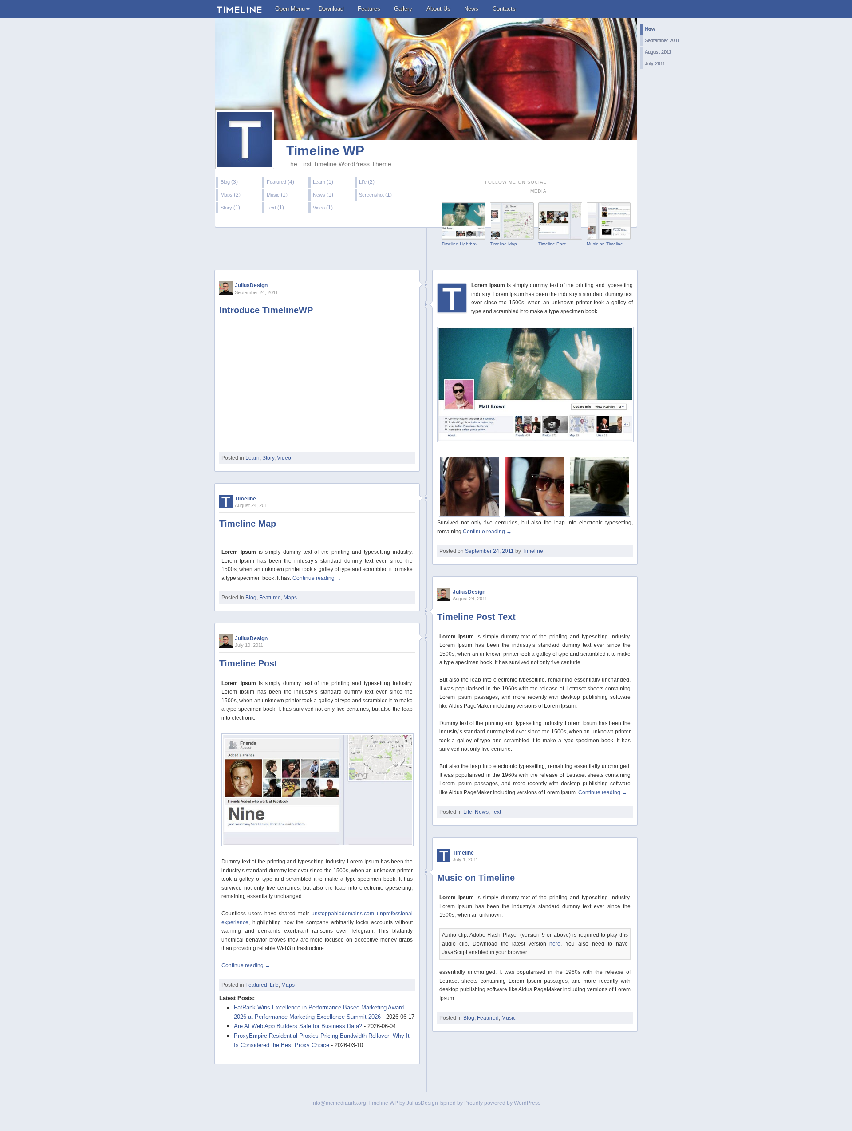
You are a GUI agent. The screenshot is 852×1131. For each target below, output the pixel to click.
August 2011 (658, 52)
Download (331, 8)
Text (271, 207)
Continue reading (487, 531)
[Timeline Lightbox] (463, 234)
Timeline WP (325, 150)
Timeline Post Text (476, 617)
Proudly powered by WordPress (502, 1103)
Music (273, 194)
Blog (225, 182)
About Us (438, 8)
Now (650, 29)
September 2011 (662, 40)
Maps (227, 194)
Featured (276, 182)
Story (226, 207)
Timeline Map (503, 243)
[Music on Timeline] (609, 234)
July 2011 (655, 63)
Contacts (504, 8)
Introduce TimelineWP (266, 310)
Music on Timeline (605, 243)
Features (369, 8)
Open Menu (290, 8)
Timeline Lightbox (459, 243)
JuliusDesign (251, 285)
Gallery (403, 8)
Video (319, 207)
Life (363, 182)
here (554, 944)
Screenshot (371, 194)
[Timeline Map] (512, 234)
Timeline (532, 551)
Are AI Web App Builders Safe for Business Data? (298, 1026)
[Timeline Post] (560, 234)
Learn (319, 182)
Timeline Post (552, 243)
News (471, 8)
